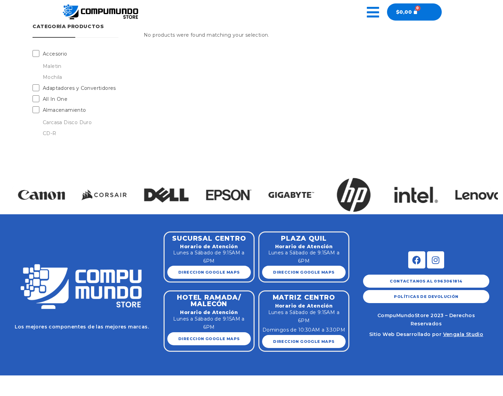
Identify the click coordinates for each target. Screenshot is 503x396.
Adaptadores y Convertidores (79, 88)
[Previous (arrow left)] (9, 391)
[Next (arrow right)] (29, 391)
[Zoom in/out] (69, 381)
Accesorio (55, 54)
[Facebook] (416, 259)
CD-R (49, 133)
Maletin (52, 66)
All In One (55, 99)
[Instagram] (435, 259)
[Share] (29, 381)
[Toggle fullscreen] (49, 381)
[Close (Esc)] (9, 381)
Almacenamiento (64, 110)
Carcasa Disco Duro (67, 122)
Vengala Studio (463, 334)
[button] (13, 188)
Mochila (52, 77)
